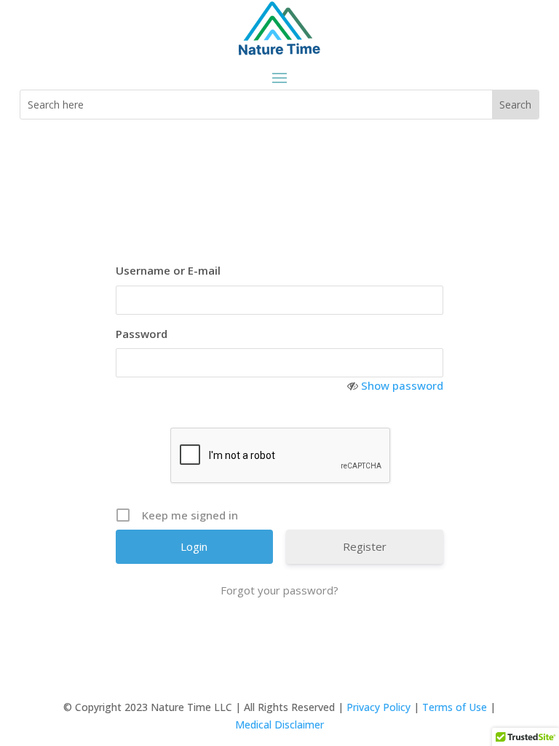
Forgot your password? (279, 590)
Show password (402, 385)
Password (141, 333)
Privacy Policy (378, 707)
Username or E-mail (168, 270)
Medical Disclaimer (279, 724)
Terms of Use (454, 707)
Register (364, 546)
